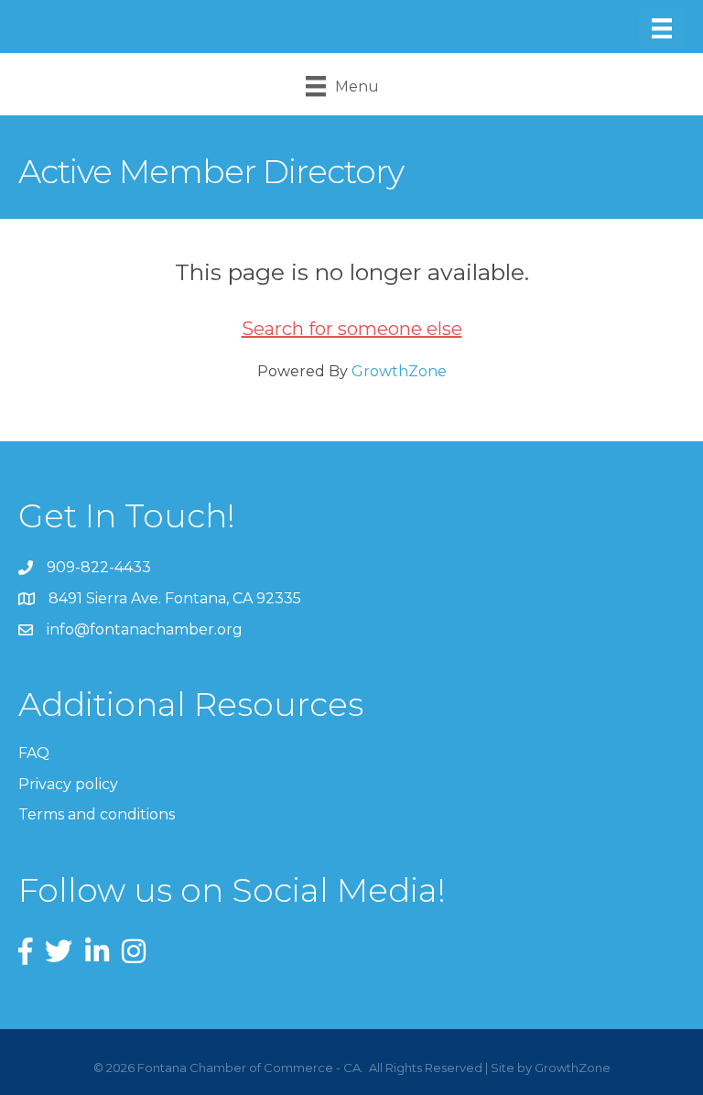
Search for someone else (352, 329)
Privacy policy (68, 784)
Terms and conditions (96, 814)
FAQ (33, 753)
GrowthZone (399, 371)
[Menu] (662, 28)
